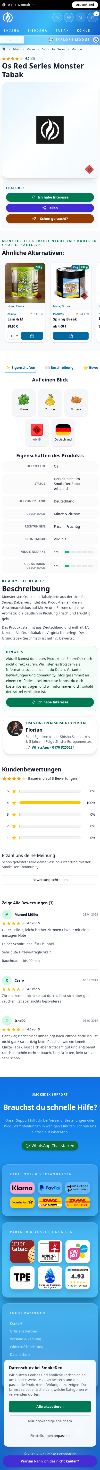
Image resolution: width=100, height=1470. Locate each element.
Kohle (84, 30)
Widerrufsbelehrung (26, 1346)
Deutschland (85, 5)
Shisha (12, 30)
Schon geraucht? (54, 218)
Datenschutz (20, 1354)
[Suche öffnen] (80, 17)
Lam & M (15, 319)
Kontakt (16, 1323)
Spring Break (65, 319)
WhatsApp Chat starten (53, 1145)
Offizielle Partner (23, 1331)
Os (43, 49)
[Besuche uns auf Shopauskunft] (78, 1277)
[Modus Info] (96, 40)
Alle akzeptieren (50, 1406)
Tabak (62, 30)
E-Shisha (38, 30)
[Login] (57, 17)
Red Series (58, 49)
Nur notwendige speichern (50, 1421)
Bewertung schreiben (50, 879)
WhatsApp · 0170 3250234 (50, 747)
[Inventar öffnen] (69, 17)
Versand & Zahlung (25, 1339)
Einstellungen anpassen (50, 1435)
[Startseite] (8, 17)
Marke (31, 49)
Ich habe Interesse (52, 702)
